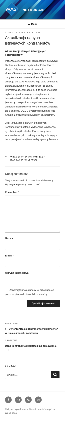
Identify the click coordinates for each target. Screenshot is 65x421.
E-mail (9, 255)
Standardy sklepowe (24, 160)
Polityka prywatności (15, 409)
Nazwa (9, 238)
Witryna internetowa (16, 272)
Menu (34, 24)
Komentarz (12, 192)
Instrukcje (33, 9)
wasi (39, 32)
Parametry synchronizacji (28, 157)
